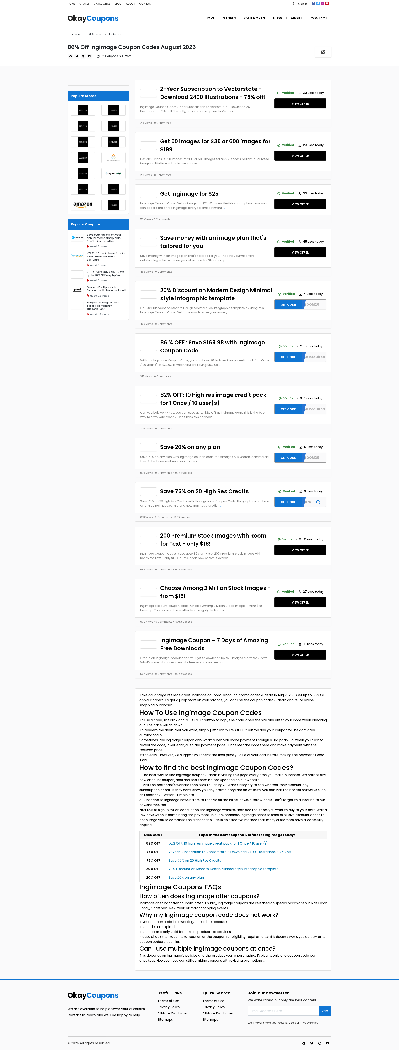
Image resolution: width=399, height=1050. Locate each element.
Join (325, 1011)
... (235, 111)
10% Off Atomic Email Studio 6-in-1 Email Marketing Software (106, 256)
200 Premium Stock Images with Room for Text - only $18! (213, 540)
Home (76, 34)
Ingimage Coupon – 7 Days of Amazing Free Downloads (214, 644)
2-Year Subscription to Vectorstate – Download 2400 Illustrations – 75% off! (230, 852)
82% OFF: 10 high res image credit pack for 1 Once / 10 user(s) (213, 399)
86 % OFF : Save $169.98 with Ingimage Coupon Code (212, 346)
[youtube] (327, 3)
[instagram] (322, 3)
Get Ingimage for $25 (189, 194)
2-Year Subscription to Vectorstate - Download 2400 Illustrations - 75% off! (213, 93)
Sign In (302, 3)
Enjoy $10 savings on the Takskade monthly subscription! (103, 306)
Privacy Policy (309, 1022)
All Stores (94, 34)
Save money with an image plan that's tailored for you (213, 242)
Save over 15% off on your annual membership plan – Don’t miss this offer (105, 238)
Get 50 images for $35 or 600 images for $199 (215, 145)
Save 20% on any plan (190, 447)
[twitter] (318, 3)
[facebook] (313, 3)
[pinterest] (83, 56)
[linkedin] (89, 56)
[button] (293, 3)
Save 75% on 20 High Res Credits (204, 491)
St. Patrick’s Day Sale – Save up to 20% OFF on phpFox (105, 273)
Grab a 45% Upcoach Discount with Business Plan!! (106, 289)
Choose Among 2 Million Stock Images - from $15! (215, 592)
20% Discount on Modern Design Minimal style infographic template (216, 294)
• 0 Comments (162, 123)
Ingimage (115, 34)
